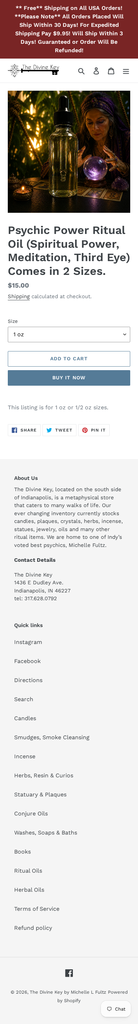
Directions (28, 680)
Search (23, 699)
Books (22, 851)
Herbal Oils (29, 889)
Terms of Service (36, 908)
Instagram (28, 642)
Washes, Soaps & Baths (45, 832)
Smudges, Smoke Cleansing (52, 737)
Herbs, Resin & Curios (43, 775)
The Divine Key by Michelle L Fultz (68, 992)
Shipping (19, 296)
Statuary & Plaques (40, 794)
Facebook (27, 661)
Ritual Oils (28, 870)
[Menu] (126, 70)
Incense (24, 756)
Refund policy (33, 927)
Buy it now (69, 377)
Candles (25, 718)
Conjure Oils (31, 813)
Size (13, 321)
